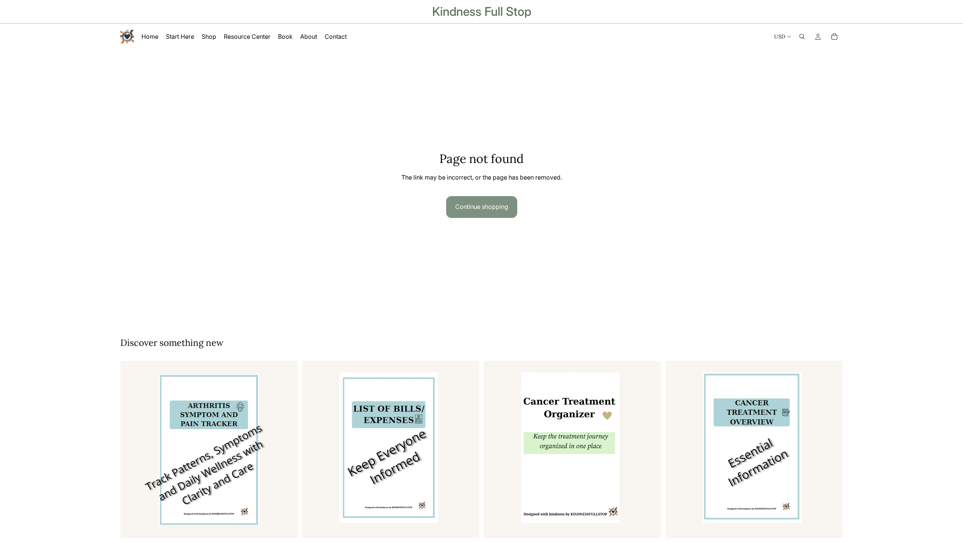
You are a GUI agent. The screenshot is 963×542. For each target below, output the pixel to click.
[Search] (802, 36)
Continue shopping (481, 206)
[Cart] (834, 36)
